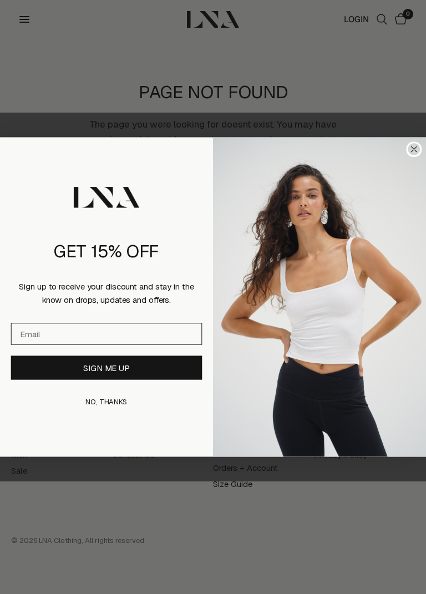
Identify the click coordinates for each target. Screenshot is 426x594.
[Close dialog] (414, 149)
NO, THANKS (106, 402)
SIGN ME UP (106, 368)
